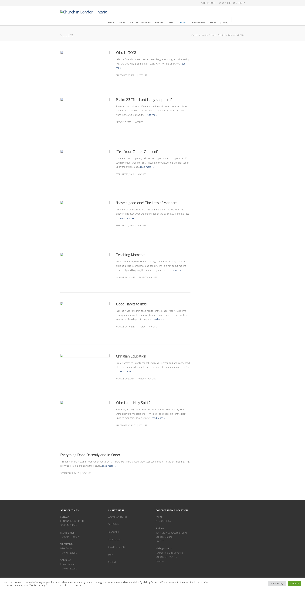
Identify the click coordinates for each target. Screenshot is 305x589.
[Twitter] (76, 3)
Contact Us (113, 562)
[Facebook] (63, 3)
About (172, 22)
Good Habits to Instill (132, 303)
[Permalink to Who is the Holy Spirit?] (85, 417)
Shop (213, 22)
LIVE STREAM (198, 22)
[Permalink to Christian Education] (85, 368)
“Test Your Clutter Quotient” (137, 151)
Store (111, 554)
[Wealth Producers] (89, 3)
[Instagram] (70, 3)
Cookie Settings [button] (277, 583)
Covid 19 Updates (117, 546)
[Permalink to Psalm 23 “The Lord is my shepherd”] (85, 114)
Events (159, 22)
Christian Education (131, 356)
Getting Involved (140, 22)
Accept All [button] (294, 583)
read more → (153, 114)
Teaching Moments (130, 254)
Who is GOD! (126, 52)
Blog (183, 22)
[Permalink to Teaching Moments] (85, 268)
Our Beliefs (113, 524)
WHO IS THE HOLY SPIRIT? (232, 3)
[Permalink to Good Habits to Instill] (85, 318)
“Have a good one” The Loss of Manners (146, 202)
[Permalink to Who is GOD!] (85, 65)
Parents (143, 277)
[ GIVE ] (224, 22)
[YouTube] (82, 3)
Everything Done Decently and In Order (90, 454)
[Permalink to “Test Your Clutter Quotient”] (85, 165)
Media (122, 22)
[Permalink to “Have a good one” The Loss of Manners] (85, 217)
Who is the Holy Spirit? (133, 402)
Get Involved (114, 539)
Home (111, 22)
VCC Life (143, 75)
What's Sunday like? (118, 516)
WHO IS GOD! (208, 3)
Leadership (113, 531)
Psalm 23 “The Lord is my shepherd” (144, 99)
